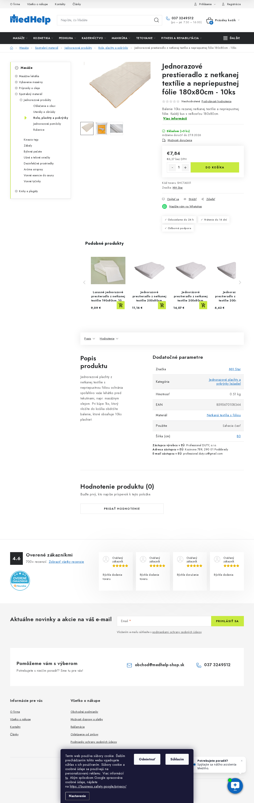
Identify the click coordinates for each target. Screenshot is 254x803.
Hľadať (156, 20)
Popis (87, 339)
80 (239, 436)
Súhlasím (177, 759)
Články (77, 4)
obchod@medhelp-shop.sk (160, 665)
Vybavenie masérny (31, 82)
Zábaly (28, 146)
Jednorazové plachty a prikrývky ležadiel (225, 381)
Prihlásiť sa (227, 621)
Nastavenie (77, 796)
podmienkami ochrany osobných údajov (177, 632)
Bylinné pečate (33, 152)
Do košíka (215, 167)
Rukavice (38, 130)
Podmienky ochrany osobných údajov (94, 742)
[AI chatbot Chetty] (235, 786)
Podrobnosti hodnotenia (216, 101)
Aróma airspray (33, 169)
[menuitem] (20, 38)
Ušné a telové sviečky (37, 157)
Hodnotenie (107, 339)
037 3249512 (181, 18)
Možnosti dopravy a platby (87, 719)
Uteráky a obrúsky (44, 112)
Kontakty (60, 4)
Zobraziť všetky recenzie (66, 561)
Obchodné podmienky (84, 712)
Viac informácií (175, 118)
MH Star (178, 188)
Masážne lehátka (29, 76)
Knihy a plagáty (28, 191)
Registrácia (234, 4)
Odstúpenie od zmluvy (84, 734)
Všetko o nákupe (37, 4)
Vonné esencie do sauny (39, 175)
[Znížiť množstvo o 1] (172, 167)
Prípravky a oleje (29, 88)
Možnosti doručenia (180, 140)
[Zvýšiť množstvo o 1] (185, 167)
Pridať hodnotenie (122, 509)
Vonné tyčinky (32, 181)
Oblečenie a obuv (44, 106)
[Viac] (231, 38)
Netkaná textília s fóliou (224, 415)
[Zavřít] (241, 760)
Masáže (27, 67)
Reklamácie (78, 727)
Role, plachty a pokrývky (50, 118)
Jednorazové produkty (37, 100)
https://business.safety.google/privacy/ (98, 786)
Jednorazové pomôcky (47, 124)
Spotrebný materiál (30, 94)
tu (66, 777)
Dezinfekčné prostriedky (39, 163)
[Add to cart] (121, 305)
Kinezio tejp (31, 140)
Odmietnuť (147, 759)
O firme (15, 4)
